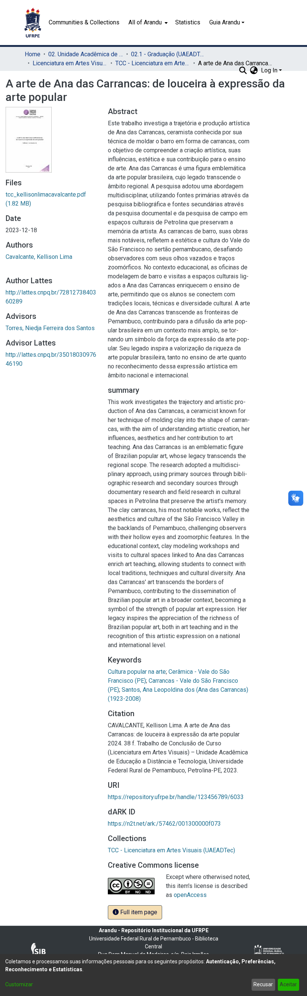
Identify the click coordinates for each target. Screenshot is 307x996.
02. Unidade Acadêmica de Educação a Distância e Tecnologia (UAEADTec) (85, 54)
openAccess (190, 894)
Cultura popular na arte (137, 671)
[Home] (32, 23)
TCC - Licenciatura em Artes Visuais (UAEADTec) (152, 63)
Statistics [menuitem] (187, 22)
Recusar (263, 984)
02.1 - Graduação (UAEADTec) (168, 54)
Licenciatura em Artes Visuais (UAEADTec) (70, 63)
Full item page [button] (138, 912)
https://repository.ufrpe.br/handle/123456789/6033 (176, 797)
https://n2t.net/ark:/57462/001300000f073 (164, 823)
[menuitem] (147, 22)
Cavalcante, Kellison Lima (39, 256)
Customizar (19, 984)
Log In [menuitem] (269, 70)
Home (32, 54)
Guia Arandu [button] (224, 22)
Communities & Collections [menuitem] (84, 22)
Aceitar (288, 984)
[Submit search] (243, 70)
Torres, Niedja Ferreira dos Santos (50, 328)
